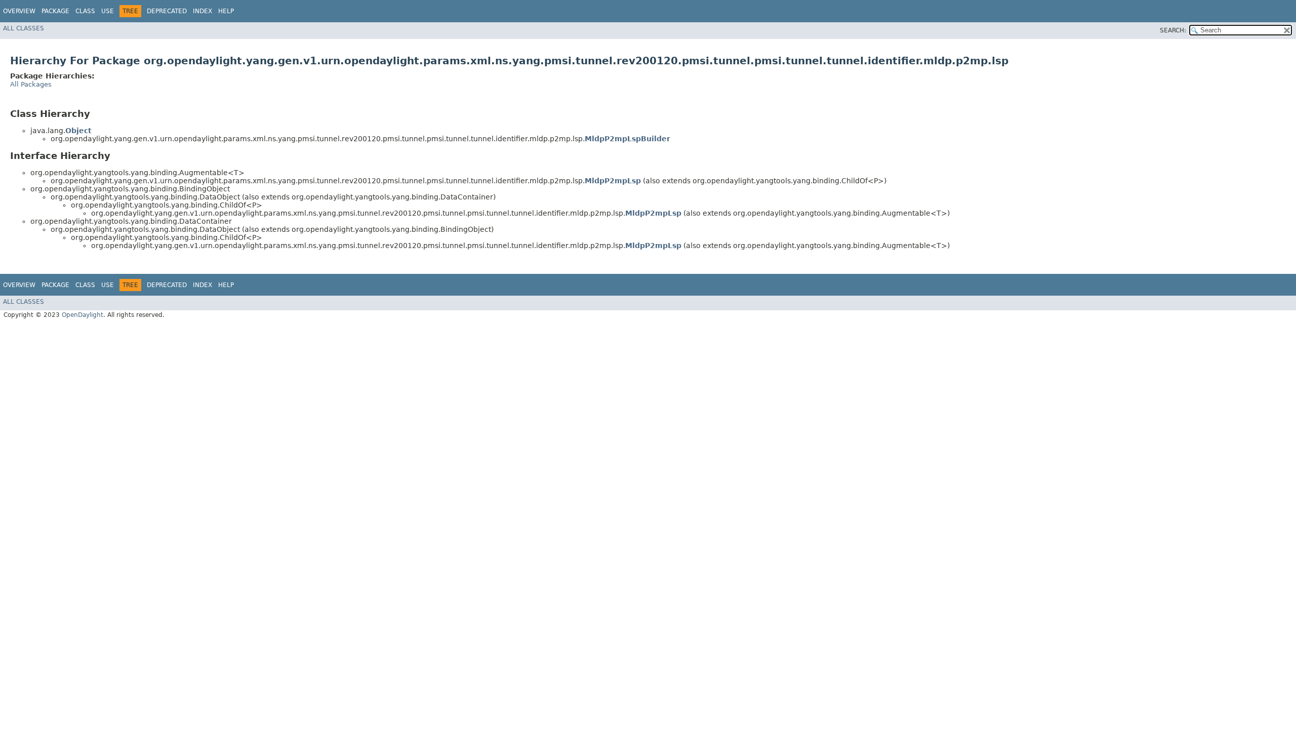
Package (55, 11)
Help (226, 11)
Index (202, 11)
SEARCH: (1173, 30)
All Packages (31, 84)
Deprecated (167, 11)
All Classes (23, 28)
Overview (19, 11)
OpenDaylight (82, 314)
